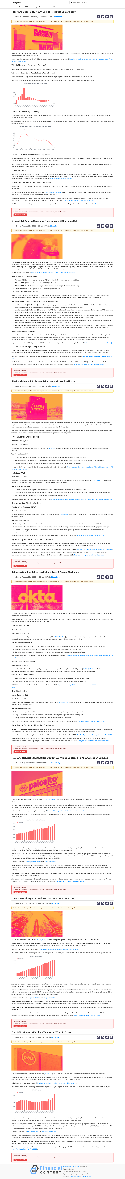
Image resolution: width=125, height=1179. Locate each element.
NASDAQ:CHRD (64, 702)
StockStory (57, 17)
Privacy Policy (74, 1176)
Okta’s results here (50, 861)
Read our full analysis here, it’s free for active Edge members (66, 811)
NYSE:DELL (48, 1074)
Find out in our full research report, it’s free (90, 535)
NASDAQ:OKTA (60, 637)
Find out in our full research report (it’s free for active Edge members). (53, 272)
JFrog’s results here (33, 998)
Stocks (14, 7)
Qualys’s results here (34, 861)
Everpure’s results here (48, 1132)
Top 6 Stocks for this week (52, 192)
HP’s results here (32, 1132)
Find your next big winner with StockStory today (79, 200)
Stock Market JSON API (71, 1166)
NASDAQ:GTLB (41, 940)
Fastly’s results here (49, 998)
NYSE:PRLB (97, 480)
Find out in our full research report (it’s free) (98, 343)
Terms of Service (87, 1176)
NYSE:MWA (64, 514)
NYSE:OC (52, 448)
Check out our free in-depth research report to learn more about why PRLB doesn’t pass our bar (81, 499)
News (21, 7)
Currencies (43, 7)
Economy (34, 7)
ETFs (27, 7)
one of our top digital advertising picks (61, 178)
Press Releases (54, 7)
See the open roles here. (102, 204)
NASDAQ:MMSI (88, 669)
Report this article (20, 214)
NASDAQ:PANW (50, 799)
